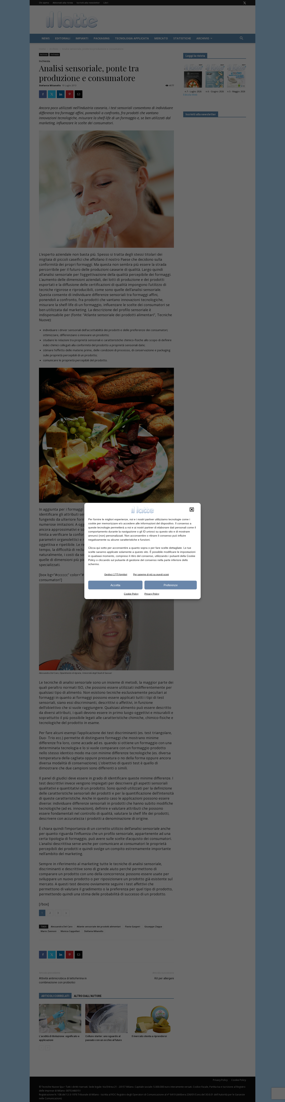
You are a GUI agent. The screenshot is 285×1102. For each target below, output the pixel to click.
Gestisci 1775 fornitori (115, 574)
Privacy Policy (151, 594)
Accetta (115, 585)
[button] (192, 510)
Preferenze (171, 585)
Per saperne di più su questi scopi (151, 574)
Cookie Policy (131, 594)
